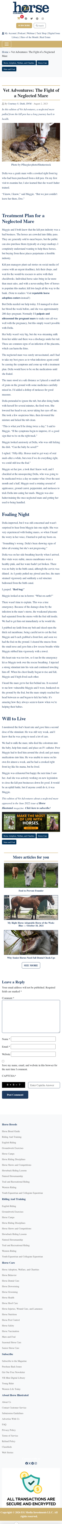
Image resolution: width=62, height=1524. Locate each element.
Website (6, 1054)
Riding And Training (11, 1136)
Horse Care (42, 62)
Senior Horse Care (10, 1347)
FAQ (4, 1424)
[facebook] (26, 18)
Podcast (21, 33)
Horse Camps (8, 1153)
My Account (10, 33)
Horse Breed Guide (11, 1131)
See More (31, 965)
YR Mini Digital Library (13, 1377)
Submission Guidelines (12, 1413)
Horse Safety (8, 1325)
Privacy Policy (9, 1430)
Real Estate (45, 37)
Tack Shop (41, 33)
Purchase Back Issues (12, 1366)
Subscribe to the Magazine (14, 1361)
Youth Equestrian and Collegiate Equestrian (22, 1192)
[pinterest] (37, 18)
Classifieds (7, 1446)
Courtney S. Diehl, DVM (19, 103)
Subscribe (24, 25)
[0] (18, 18)
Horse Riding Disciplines (13, 1159)
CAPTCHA (9, 1075)
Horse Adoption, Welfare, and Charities (18, 62)
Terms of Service (10, 1435)
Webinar (31, 33)
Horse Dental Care (10, 1280)
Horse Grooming (10, 1291)
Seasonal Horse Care (11, 1342)
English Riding (9, 1142)
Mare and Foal (9, 69)
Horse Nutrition (9, 1314)
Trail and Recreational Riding (16, 1181)
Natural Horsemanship (12, 1176)
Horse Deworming (10, 1286)
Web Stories (7, 1452)
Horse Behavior (9, 1275)
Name (6, 1039)
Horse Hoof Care (10, 1303)
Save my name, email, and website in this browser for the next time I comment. (29, 1067)
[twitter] (31, 18)
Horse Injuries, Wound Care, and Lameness (22, 1308)
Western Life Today (11, 1389)
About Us (6, 1402)
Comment (8, 998)
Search (41, 25)
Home (5, 52)
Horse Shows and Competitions (16, 1164)
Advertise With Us (10, 1418)
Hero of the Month (29, 37)
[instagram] (43, 18)
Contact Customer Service (14, 1407)
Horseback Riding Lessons (14, 1170)
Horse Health (8, 1297)
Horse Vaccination (10, 1331)
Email (6, 1046)
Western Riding (9, 1187)
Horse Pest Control (11, 1319)
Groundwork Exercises (12, 1148)
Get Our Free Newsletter (13, 1372)
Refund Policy (8, 1441)
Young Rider (8, 1383)
